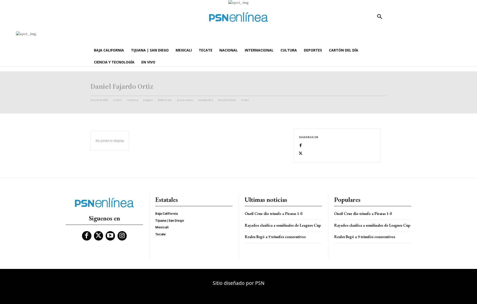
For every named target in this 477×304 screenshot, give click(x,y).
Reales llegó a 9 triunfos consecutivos (275, 236)
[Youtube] (110, 236)
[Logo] (238, 17)
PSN (260, 283)
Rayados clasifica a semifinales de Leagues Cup (283, 225)
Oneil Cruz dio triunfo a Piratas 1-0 (273, 213)
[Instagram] (122, 236)
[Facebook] (301, 146)
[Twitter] (301, 153)
